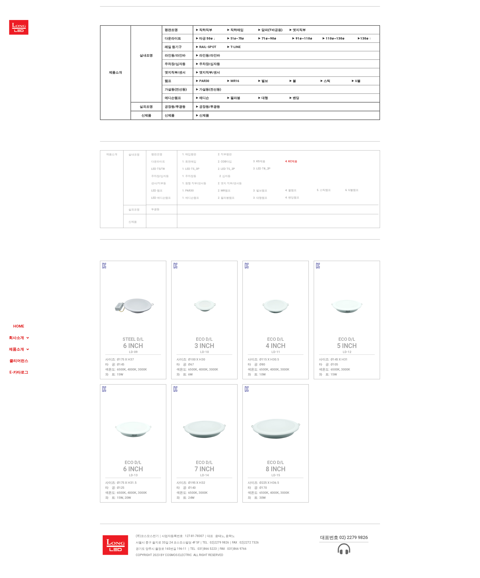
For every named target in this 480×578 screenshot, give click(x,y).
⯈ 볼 (292, 81)
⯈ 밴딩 (294, 98)
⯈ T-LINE (233, 47)
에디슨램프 (173, 98)
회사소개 (16, 338)
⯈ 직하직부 (204, 30)
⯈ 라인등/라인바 (208, 55)
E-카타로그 (19, 372)
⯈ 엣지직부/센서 (208, 72)
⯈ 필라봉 (233, 98)
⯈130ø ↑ (364, 38)
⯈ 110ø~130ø (333, 38)
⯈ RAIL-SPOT (206, 47)
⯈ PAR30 (202, 81)
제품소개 (16, 349)
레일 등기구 (173, 47)
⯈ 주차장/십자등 (208, 64)
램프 (168, 81)
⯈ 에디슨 (202, 98)
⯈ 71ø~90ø (267, 38)
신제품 (146, 115)
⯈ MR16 (233, 81)
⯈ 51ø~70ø (235, 38)
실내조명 (146, 55)
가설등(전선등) (176, 89)
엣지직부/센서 (175, 72)
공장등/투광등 (175, 106)
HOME (18, 326)
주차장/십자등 (175, 64)
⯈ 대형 (263, 98)
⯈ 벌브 (263, 81)
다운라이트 (173, 38)
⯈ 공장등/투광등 (208, 106)
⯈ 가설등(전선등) (208, 89)
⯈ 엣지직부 (297, 30)
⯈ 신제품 (202, 115)
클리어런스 (19, 360)
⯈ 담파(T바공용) (270, 30)
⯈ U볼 (356, 81)
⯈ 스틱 (325, 81)
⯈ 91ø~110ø (302, 38)
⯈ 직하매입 (235, 30)
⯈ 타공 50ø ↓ (205, 38)
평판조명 (171, 30)
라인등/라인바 (175, 55)
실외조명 (146, 106)
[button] (111, 154)
